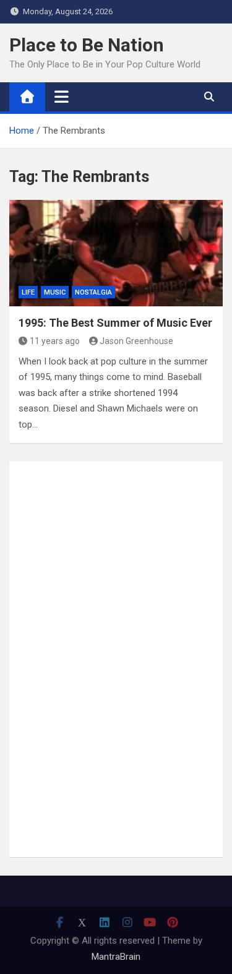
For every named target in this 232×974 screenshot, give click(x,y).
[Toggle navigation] (61, 96)
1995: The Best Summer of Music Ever (115, 322)
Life (28, 292)
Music (55, 292)
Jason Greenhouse (136, 341)
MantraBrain (116, 956)
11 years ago (55, 341)
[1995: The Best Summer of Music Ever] (116, 253)
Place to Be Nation (86, 45)
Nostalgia (93, 292)
